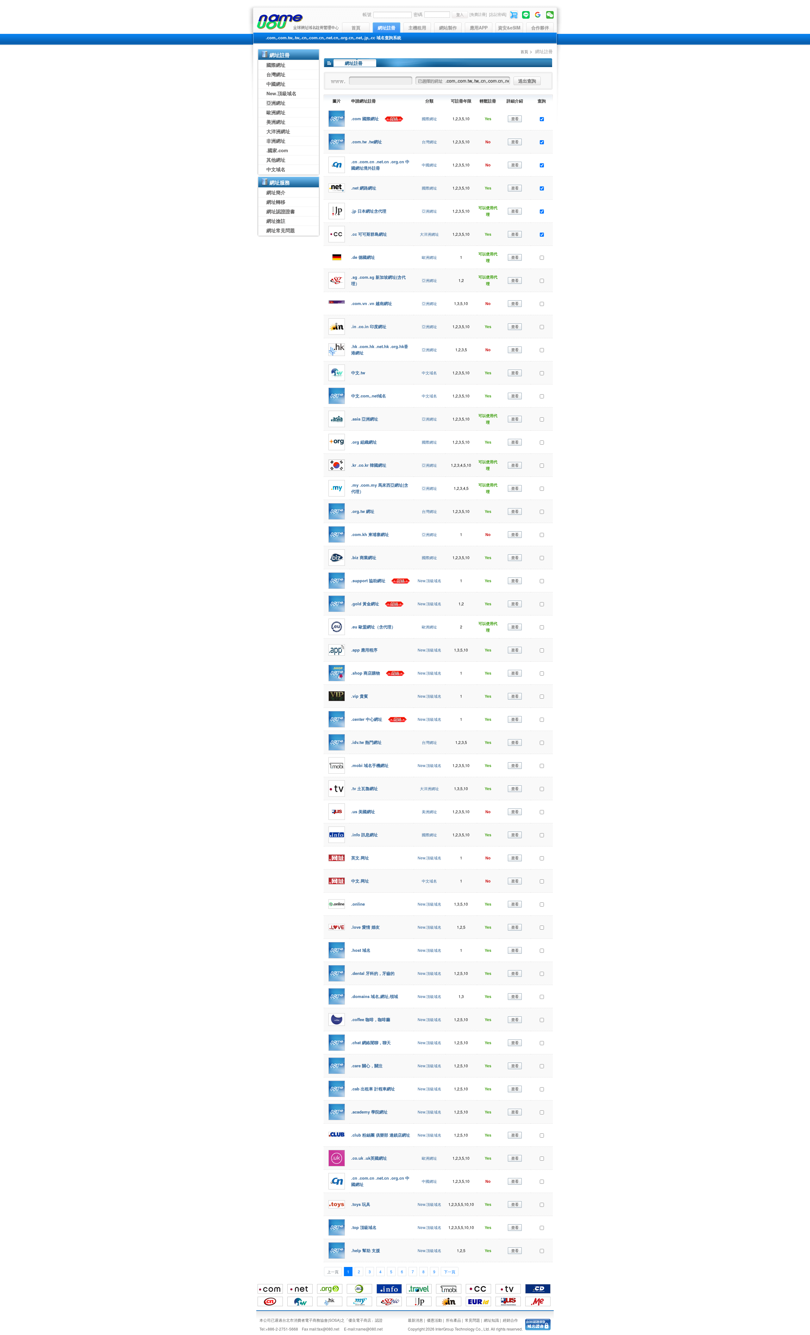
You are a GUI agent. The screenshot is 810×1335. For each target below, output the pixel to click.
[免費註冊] (478, 14)
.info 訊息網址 (364, 835)
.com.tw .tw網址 (366, 142)
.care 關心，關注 (367, 1066)
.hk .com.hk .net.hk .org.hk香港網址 (379, 349)
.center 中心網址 (367, 719)
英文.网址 (360, 858)
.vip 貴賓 (359, 696)
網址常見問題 (280, 230)
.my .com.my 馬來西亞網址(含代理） (379, 488)
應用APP (479, 27)
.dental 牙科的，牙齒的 (373, 973)
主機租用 (417, 27)
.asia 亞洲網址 (364, 419)
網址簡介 (275, 192)
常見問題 (472, 1320)
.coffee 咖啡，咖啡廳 (370, 1019)
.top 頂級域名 (364, 1227)
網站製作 (448, 27)
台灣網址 (275, 74)
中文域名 (275, 169)
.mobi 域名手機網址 (370, 765)
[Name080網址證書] (538, 1323)
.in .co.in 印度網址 (368, 326)
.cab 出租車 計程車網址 (373, 1089)
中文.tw (358, 373)
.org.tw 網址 (362, 511)
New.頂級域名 (281, 93)
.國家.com (277, 150)
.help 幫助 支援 (365, 1250)
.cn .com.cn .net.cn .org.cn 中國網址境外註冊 (380, 165)
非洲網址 (275, 140)
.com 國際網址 (365, 118)
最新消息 (415, 1320)
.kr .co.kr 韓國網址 (368, 465)
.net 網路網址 (363, 188)
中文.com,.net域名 (368, 396)
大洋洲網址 (278, 131)
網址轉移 (275, 201)
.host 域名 (361, 950)
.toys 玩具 (360, 1204)
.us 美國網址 (363, 811)
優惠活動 (434, 1320)
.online (358, 904)
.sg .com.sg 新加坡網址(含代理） (378, 280)
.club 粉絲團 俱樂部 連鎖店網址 (380, 1135)
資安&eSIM (509, 27)
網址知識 (491, 1320)
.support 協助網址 (369, 580)
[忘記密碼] (497, 14)
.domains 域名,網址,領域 (374, 996)
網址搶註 (275, 220)
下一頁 (449, 1271)
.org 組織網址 (364, 442)
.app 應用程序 (364, 650)
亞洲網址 (275, 102)
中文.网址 (360, 881)
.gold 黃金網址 (365, 604)
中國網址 (275, 83)
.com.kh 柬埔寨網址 (370, 534)
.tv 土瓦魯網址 (364, 788)
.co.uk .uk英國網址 (369, 1158)
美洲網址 (275, 121)
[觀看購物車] (514, 14)
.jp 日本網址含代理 (368, 211)
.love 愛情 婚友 (365, 927)
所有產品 (453, 1320)
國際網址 (275, 64)
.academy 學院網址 (369, 1112)
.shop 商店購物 (366, 673)
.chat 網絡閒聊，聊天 (371, 1042)
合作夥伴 (540, 27)
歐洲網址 (275, 112)
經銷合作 (510, 1320)
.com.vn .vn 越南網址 (371, 303)
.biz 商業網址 (363, 557)
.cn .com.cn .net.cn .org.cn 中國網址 (380, 1181)
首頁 (356, 27)
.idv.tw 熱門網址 (366, 742)
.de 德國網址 (363, 257)
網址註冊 (387, 27)
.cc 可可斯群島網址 (369, 234)
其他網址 (275, 159)
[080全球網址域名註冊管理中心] (297, 22)
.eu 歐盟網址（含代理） (373, 627)
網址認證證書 (280, 211)
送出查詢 (527, 81)
